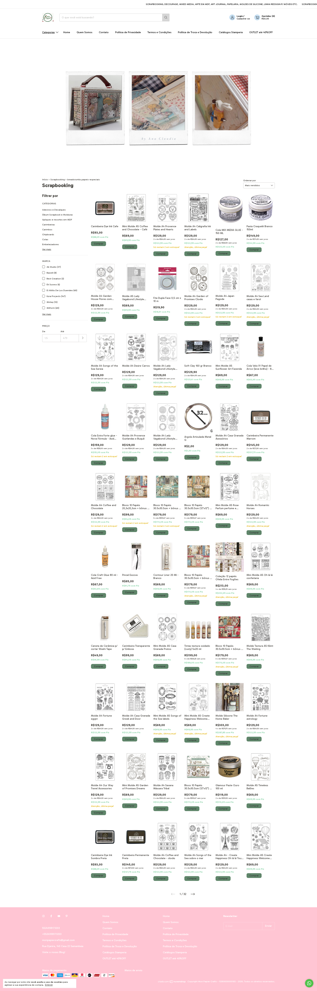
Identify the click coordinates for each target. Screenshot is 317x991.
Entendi (49, 985)
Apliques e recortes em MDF (57, 219)
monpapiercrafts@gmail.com (58, 940)
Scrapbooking (57, 179)
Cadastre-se (243, 18)
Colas (45, 239)
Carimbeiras (48, 224)
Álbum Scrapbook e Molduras (57, 214)
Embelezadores (50, 244)
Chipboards (48, 234)
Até (62, 331)
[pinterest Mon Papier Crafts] (66, 916)
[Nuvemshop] (172, 982)
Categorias (48, 32)
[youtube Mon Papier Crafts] (59, 916)
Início (45, 179)
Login (240, 16)
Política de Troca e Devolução (195, 32)
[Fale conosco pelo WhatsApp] (309, 983)
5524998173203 (51, 928)
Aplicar (83, 338)
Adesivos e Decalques (54, 209)
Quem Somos (84, 32)
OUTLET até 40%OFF (261, 32)
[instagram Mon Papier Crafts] (43, 916)
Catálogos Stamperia (231, 32)
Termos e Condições (159, 32)
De (43, 331)
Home (66, 32)
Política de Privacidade (128, 32)
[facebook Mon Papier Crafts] (51, 916)
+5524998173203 (51, 934)
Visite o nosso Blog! (53, 952)
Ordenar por (249, 180)
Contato (104, 32)
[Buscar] (166, 17)
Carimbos (47, 229)
